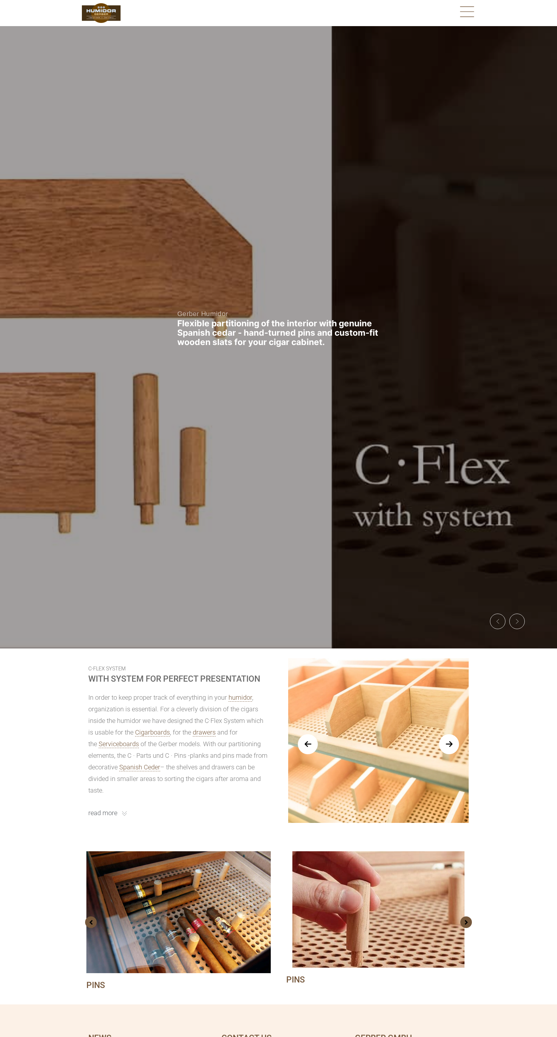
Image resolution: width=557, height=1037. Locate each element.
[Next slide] (449, 744)
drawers (204, 732)
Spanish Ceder (139, 767)
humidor (240, 697)
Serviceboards (119, 744)
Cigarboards (152, 732)
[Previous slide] (308, 744)
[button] (497, 621)
